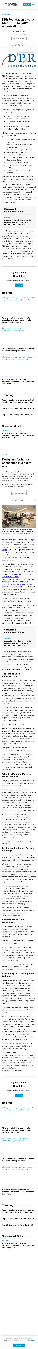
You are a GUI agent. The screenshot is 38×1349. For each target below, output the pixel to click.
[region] (19, 1342)
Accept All (19, 1345)
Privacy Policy (31, 1340)
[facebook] (13, 45)
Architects (6, 14)
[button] (3, 4)
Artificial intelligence (9, 540)
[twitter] (19, 45)
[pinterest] (22, 45)
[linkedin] (16, 45)
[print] (35, 45)
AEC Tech (5, 454)
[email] (25, 45)
